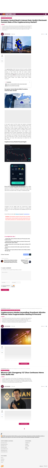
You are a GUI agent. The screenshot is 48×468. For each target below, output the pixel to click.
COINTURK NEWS (7, 34)
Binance (3, 370)
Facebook (21, 214)
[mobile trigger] (2, 14)
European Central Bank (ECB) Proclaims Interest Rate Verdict (16, 84)
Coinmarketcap (26, 214)
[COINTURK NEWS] (9, 14)
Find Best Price (18, 182)
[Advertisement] (24, 6)
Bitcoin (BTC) (4, 430)
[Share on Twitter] (46, 34)
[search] (43, 14)
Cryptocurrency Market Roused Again (13, 85)
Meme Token (7, 370)
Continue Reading (24, 363)
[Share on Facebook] (45, 34)
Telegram (17, 214)
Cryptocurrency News (10, 430)
